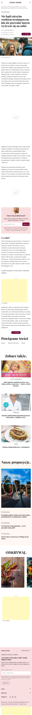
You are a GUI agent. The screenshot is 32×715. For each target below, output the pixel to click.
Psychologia (11, 6)
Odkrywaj (3, 693)
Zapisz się (26, 224)
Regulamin (4, 702)
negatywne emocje (14, 343)
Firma (3, 689)
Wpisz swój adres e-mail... (7, 669)
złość (23, 343)
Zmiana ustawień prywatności (9, 704)
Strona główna (4, 6)
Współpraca (22, 704)
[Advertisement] (14, 290)
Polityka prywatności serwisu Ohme (18, 702)
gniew (3, 343)
